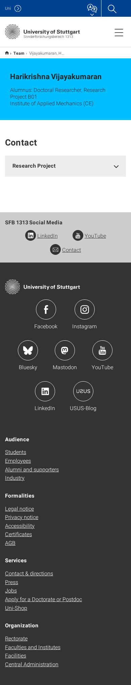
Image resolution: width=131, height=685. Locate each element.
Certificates (18, 533)
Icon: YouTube (102, 350)
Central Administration (31, 664)
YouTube (95, 235)
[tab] (65, 166)
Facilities (15, 655)
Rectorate (16, 638)
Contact (71, 249)
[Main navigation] (119, 32)
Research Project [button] (34, 165)
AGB (10, 542)
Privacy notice (21, 516)
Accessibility (20, 525)
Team (19, 53)
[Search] (112, 8)
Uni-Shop (16, 607)
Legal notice (19, 508)
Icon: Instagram (85, 309)
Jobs (11, 590)
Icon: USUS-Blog (83, 391)
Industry (15, 477)
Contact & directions (29, 573)
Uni (8, 8)
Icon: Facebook (46, 309)
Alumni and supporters (32, 469)
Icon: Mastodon (65, 350)
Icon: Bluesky (28, 350)
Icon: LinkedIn (45, 391)
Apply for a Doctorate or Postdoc (43, 599)
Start (7, 52)
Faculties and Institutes (32, 646)
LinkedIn (47, 235)
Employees (18, 460)
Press (11, 581)
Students (15, 451)
